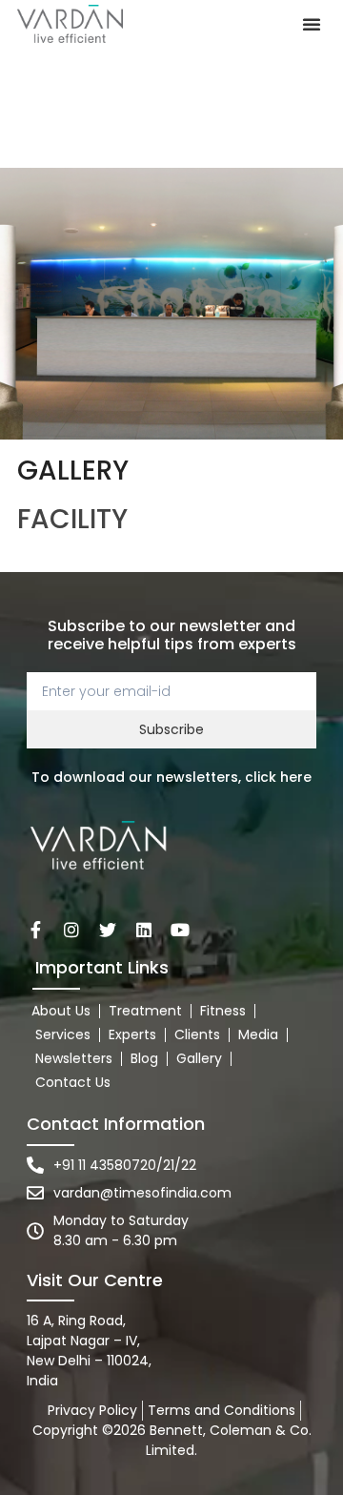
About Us (61, 1010)
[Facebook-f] (35, 929)
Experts (132, 1034)
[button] (311, 24)
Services (63, 1034)
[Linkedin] (143, 929)
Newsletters (73, 1058)
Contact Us (73, 1082)
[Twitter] (107, 929)
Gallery (199, 1058)
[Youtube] (180, 929)
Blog (144, 1058)
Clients (197, 1034)
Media (258, 1034)
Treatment (145, 1010)
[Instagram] (71, 929)
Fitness (223, 1010)
